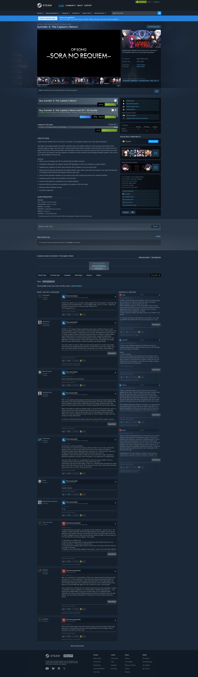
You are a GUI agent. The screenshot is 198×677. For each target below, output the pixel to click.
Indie (132, 179)
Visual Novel (134, 80)
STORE (61, 5)
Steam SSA (97, 662)
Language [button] (67, 275)
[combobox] (135, 13)
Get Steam (146, 658)
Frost (44, 480)
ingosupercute (47, 392)
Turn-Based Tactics (144, 80)
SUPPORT (88, 5)
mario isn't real (47, 522)
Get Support (146, 665)
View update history (128, 197)
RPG (152, 80)
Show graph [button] (154, 275)
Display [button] (98, 275)
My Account (146, 668)
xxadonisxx (46, 321)
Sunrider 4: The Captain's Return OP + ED (85, 112)
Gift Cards (96, 672)
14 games (44, 297)
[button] (40, 13)
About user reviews (144, 257)
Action (128, 179)
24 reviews (45, 573)
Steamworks (97, 665)
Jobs (112, 662)
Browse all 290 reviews (77, 646)
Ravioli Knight (47, 371)
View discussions (127, 202)
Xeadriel (45, 570)
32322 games (45, 323)
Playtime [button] (89, 275)
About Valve (114, 658)
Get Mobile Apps (147, 662)
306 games (45, 572)
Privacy (127, 658)
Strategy (139, 179)
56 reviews (45, 396)
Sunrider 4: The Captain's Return (60, 112)
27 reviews (45, 503)
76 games (44, 373)
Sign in (41, 90)
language (156, 2)
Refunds (127, 672)
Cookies (127, 668)
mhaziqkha (46, 295)
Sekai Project (141, 66)
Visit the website (128, 191)
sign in (149, 2)
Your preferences (156, 257)
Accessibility (129, 662)
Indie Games (48, 24)
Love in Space (141, 65)
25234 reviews (46, 325)
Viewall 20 (155, 167)
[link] (98, 116)
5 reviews (44, 299)
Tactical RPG (126, 80)
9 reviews (44, 375)
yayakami (45, 619)
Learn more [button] (153, 141)
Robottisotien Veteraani (49, 501)
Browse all (112, 124)
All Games (40, 24)
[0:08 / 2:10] (79, 53)
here (70, 242)
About (80, 5)
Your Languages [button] (47, 281)
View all (158, 236)
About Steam (97, 658)
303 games (45, 394)
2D (155, 80)
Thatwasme (46, 438)
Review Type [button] (42, 275)
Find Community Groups (130, 205)
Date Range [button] (78, 275)
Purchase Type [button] (55, 275)
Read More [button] (112, 353)
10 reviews (45, 621)
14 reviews (45, 442)
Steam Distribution (98, 668)
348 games (45, 440)
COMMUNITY (70, 5)
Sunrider (131, 185)
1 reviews (44, 524)
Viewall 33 (155, 153)
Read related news (128, 199)
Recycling (114, 668)
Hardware (114, 665)
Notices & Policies (130, 665)
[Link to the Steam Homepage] (44, 7)
